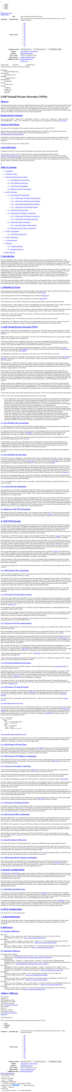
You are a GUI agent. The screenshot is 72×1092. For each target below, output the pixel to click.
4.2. (2, 744)
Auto (6, 8)
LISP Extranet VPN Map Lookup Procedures (27, 201)
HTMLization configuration (8, 1081)
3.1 (8, 180)
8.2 (8, 249)
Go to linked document (24, 1090)
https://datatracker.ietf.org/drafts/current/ (12, 134)
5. (2, 869)
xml (26, 57)
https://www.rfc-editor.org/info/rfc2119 (35, 938)
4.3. (2, 756)
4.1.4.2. (2, 734)
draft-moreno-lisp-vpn (26, 53)
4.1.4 (12, 207)
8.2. (2, 951)
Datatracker (4, 1014)
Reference (11, 1087)
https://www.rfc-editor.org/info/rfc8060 (36, 975)
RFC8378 (42, 298)
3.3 (8, 186)
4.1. (2, 570)
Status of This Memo (10, 124)
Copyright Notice (8, 147)
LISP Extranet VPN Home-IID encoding (26, 207)
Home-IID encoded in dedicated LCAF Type (15, 734)
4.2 (8, 210)
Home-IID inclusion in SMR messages (26, 225)
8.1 (8, 246)
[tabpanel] (36, 1052)
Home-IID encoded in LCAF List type (13, 703)
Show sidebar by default (7, 1075)
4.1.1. (2, 594)
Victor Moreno (24, 51)
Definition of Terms (11, 174)
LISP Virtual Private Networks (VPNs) (17, 177)
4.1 (8, 195)
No (8, 1076)
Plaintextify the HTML (24, 1083)
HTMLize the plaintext (9, 1083)
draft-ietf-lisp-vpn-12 (6, 13)
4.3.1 (12, 216)
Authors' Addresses (9, 252)
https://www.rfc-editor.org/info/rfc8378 (34, 989)
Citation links (4, 1088)
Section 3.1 (66, 472)
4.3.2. (2, 802)
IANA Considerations (12, 237)
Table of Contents (9, 167)
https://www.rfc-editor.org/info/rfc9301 (42, 947)
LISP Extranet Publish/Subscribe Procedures (27, 204)
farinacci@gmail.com (11, 1013)
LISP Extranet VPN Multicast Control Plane (27, 216)
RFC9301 (45, 295)
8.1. (2, 931)
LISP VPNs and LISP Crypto (19, 234)
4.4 (8, 222)
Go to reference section (9, 1090)
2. (2, 287)
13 (24, 44)
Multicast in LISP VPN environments (21, 189)
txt (21, 57)
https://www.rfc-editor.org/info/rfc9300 (45, 942)
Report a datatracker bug (7, 1073)
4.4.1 (12, 225)
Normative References (17, 246)
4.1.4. (2, 687)
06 (24, 33)
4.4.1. (2, 840)
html (23, 57)
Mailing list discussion (26, 59)
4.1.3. (2, 663)
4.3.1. (2, 766)
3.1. (2, 423)
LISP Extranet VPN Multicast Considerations (23, 213)
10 (24, 39)
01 (24, 25)
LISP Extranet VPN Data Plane (19, 210)
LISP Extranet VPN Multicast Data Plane (26, 219)
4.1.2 (12, 201)
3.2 (8, 183)
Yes (4, 1076)
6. (2, 909)
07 (24, 34)
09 (24, 38)
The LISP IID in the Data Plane (19, 183)
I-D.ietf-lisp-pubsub (60, 666)
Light (6, 4)
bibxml (33, 57)
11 (24, 41)
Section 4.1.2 (17, 676)
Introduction (9, 171)
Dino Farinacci (34, 51)
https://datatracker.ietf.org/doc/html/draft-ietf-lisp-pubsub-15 (32, 964)
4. (2, 521)
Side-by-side (53, 49)
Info (4, 1080)
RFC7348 (55, 461)
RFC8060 (22, 351)
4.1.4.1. (2, 703)
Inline (59, 49)
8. (2, 927)
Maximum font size (6, 1085)
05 (24, 31)
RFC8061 (44, 893)
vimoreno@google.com (11, 1005)
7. (2, 916)
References (9, 243)
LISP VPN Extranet (11, 192)
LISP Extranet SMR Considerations (20, 222)
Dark (6, 6)
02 (24, 26)
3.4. (2, 509)
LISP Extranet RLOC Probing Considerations (23, 228)
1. (2, 256)
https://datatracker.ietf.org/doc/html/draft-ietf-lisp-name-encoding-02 (33, 957)
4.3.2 (12, 219)
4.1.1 (12, 198)
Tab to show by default (7, 1078)
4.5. (2, 858)
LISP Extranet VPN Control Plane (20, 195)
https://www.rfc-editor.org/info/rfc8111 (51, 984)
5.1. (2, 889)
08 (24, 36)
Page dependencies (29, 1085)
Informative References (17, 249)
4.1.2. (2, 623)
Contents (10, 1080)
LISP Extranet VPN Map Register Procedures (27, 198)
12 (24, 42)
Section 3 (50, 514)
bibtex (29, 57)
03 (24, 28)
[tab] (6, 1024)
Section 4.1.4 (11, 604)
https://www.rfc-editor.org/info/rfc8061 (36, 980)
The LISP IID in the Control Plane (20, 180)
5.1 (8, 234)
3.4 (8, 189)
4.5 (8, 228)
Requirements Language (12, 115)
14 (24, 46)
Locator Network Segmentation (19, 186)
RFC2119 (62, 120)
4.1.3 (12, 204)
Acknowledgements (11, 240)
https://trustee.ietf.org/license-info (10, 155)
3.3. (2, 486)
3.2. (2, 455)
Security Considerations (12, 231)
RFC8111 (26, 349)
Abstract (5, 101)
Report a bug (24, 61)
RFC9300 (41, 292)
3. (2, 327)
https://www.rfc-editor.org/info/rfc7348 (51, 970)
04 (24, 30)
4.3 (8, 213)
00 (24, 23)
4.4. (2, 814)
